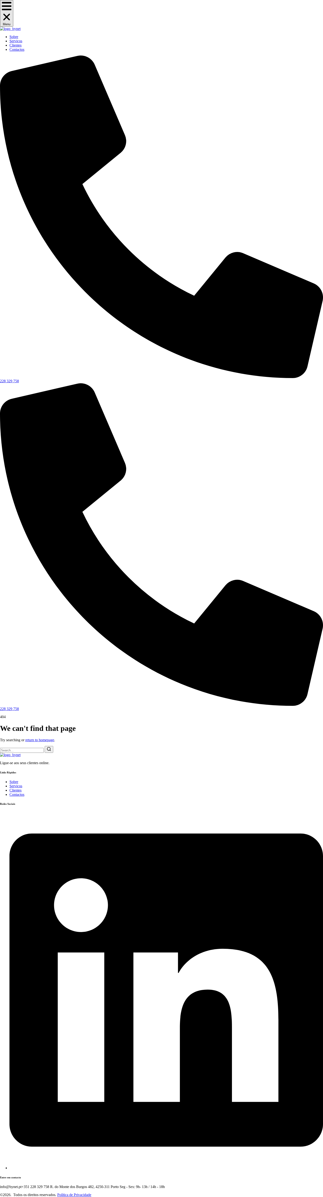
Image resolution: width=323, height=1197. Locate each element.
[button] (6, 13)
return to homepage (39, 740)
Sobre (13, 37)
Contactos (16, 49)
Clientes (15, 45)
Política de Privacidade (74, 1195)
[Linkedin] (166, 1168)
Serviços (15, 41)
